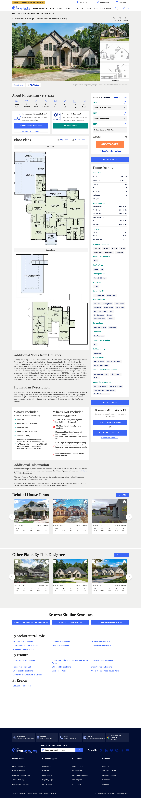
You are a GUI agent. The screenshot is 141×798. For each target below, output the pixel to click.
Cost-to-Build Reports (80, 775)
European (106, 248)
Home (14, 13)
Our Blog (105, 784)
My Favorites (47, 784)
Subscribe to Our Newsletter (54, 745)
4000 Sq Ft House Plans (69, 622)
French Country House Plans (25, 645)
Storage (109, 315)
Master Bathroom (115, 386)
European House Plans (100, 641)
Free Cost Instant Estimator (109, 433)
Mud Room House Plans (23, 671)
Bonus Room (108, 307)
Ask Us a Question (110, 159)
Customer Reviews (109, 775)
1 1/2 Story (119, 252)
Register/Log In (47, 780)
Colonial (97, 248)
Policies (84, 471)
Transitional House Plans (23, 649)
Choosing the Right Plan (21, 775)
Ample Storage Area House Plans (105, 671)
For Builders (76, 784)
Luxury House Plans (60, 645)
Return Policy (47, 775)
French (114, 248)
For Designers (77, 780)
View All (120, 555)
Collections (78, 8)
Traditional (98, 252)
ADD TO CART (110, 144)
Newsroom (106, 780)
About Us (105, 766)
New (52, 8)
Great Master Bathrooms (101, 667)
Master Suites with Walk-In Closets (28, 675)
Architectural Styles (19, 780)
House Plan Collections (20, 784)
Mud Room (97, 307)
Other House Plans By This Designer (29, 622)
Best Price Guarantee (110, 771)
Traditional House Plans (31, 13)
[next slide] (129, 517)
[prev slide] (12, 517)
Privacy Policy (32, 793)
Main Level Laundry (101, 311)
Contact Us (46, 771)
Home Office (119, 304)
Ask (119, 20)
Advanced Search (40, 8)
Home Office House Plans (102, 660)
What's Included (78, 766)
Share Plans (80, 140)
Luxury (122, 248)
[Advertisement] (70, 710)
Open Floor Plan (99, 319)
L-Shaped (111, 319)
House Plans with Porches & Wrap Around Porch (70, 661)
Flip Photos (34, 85)
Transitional (108, 252)
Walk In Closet (99, 390)
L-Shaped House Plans (61, 667)
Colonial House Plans (61, 641)
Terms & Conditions (18, 793)
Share (125, 20)
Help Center (46, 766)
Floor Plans (18, 85)
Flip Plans (64, 140)
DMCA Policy (43, 793)
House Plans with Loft (22, 667)
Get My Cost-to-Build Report (31, 126)
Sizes (68, 8)
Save (114, 20)
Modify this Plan (70, 126)
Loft (111, 311)
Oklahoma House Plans (22, 686)
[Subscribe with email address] (79, 750)
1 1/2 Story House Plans (23, 641)
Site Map (53, 793)
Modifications (77, 771)
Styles (59, 8)
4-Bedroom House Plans (108, 622)
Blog (96, 8)
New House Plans (18, 771)
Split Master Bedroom (101, 394)
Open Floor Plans (59, 671)
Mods (88, 8)
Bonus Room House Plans (24, 660)
